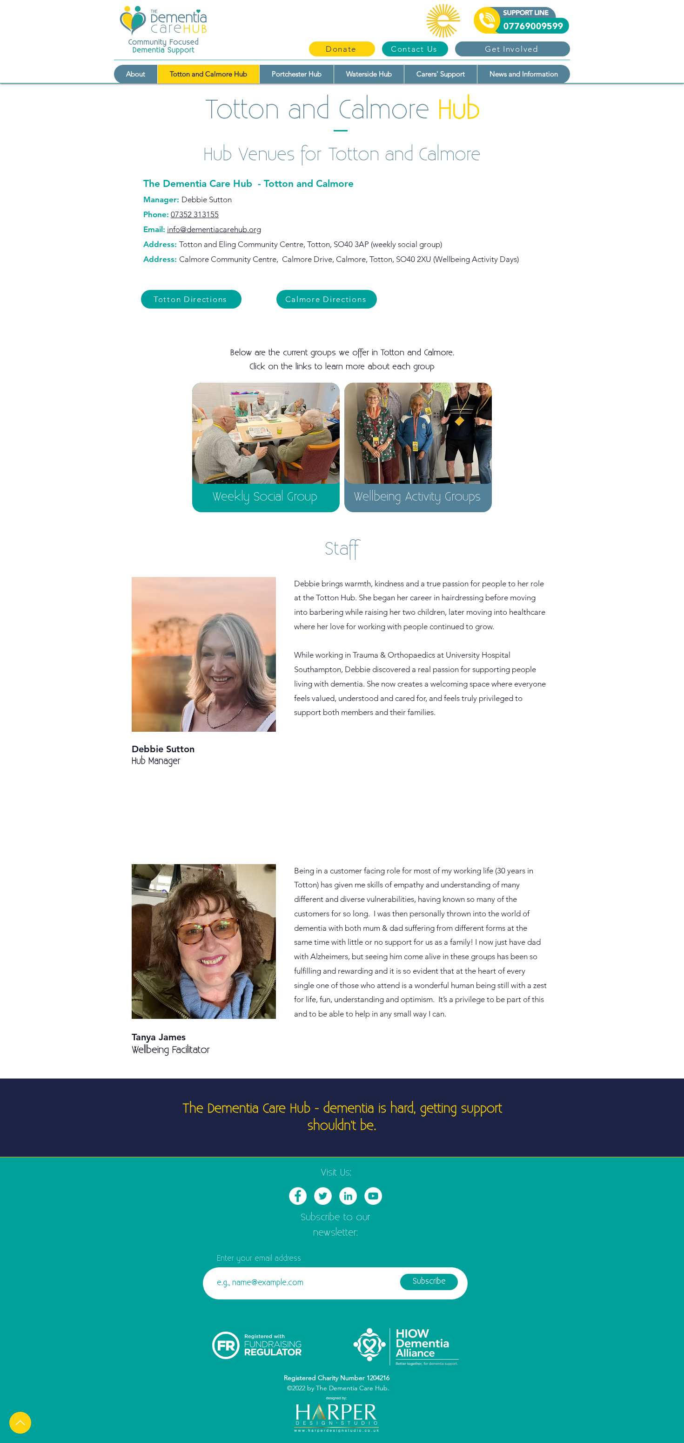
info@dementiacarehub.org (214, 229)
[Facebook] (298, 1196)
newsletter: (335, 1232)
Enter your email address (259, 1259)
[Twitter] (323, 1196)
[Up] (20, 1423)
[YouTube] (373, 1196)
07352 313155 (195, 214)
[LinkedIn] (348, 1196)
